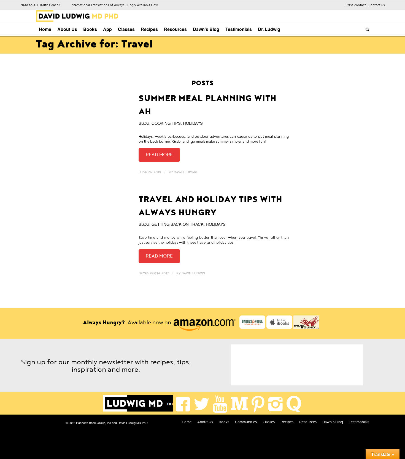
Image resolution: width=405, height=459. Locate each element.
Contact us (376, 5)
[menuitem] (45, 29)
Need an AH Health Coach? (40, 5)
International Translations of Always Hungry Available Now (114, 5)
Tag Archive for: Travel (94, 44)
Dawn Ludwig (186, 172)
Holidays (193, 123)
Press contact (355, 5)
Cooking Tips (166, 123)
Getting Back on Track (178, 224)
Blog (144, 123)
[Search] (366, 29)
